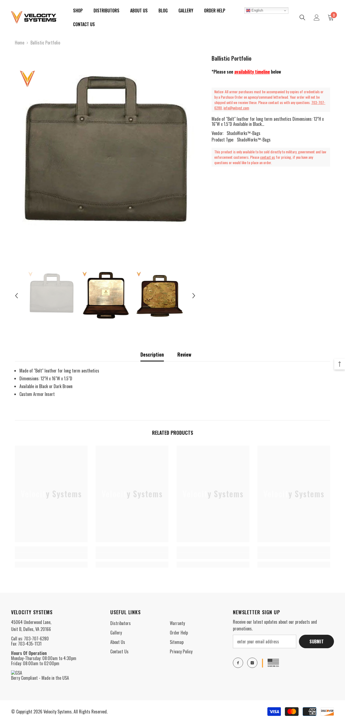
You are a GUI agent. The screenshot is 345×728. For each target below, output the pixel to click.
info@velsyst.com (236, 108)
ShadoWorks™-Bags (243, 133)
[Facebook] (238, 663)
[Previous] (16, 296)
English (256, 10)
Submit (316, 641)
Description (152, 354)
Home (19, 42)
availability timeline (252, 71)
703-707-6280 (36, 638)
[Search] (302, 17)
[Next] (194, 296)
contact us (267, 157)
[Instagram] (252, 663)
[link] (51, 556)
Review (184, 354)
